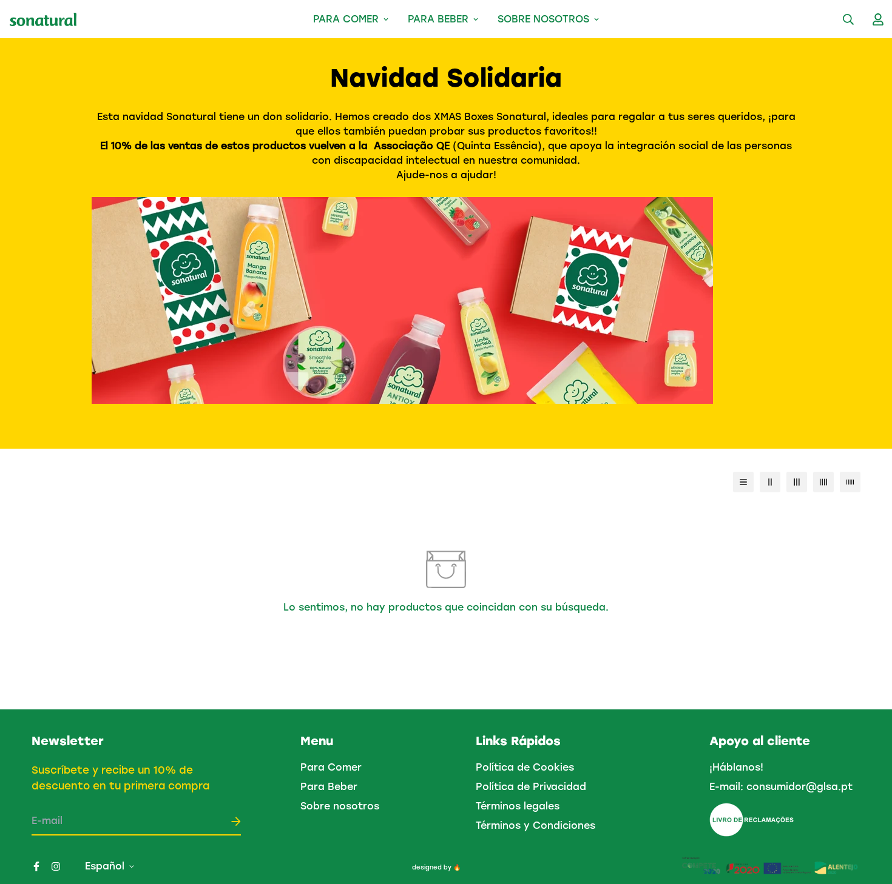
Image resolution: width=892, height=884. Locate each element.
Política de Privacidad (531, 786)
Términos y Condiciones (535, 825)
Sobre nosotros (543, 19)
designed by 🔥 (436, 867)
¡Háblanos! (736, 767)
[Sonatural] (43, 19)
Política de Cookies (525, 767)
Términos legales (517, 806)
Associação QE (410, 146)
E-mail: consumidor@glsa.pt (781, 786)
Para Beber (438, 19)
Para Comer (346, 19)
